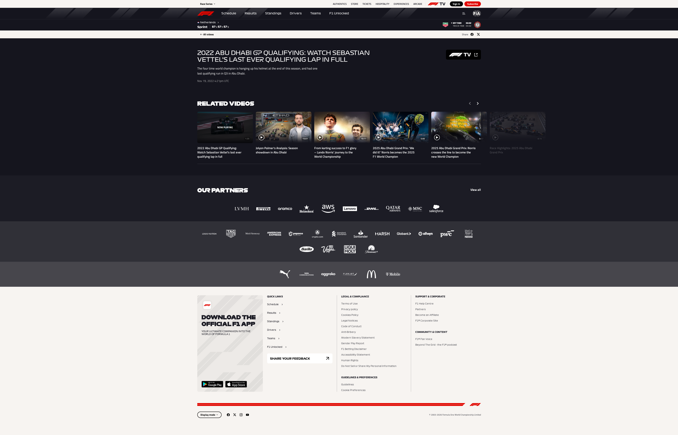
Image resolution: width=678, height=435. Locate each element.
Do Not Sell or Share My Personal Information (369, 366)
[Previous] (470, 103)
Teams (315, 13)
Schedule (228, 13)
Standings (273, 13)
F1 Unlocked (339, 13)
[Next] (478, 103)
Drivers (296, 13)
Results (251, 13)
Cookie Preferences (353, 390)
